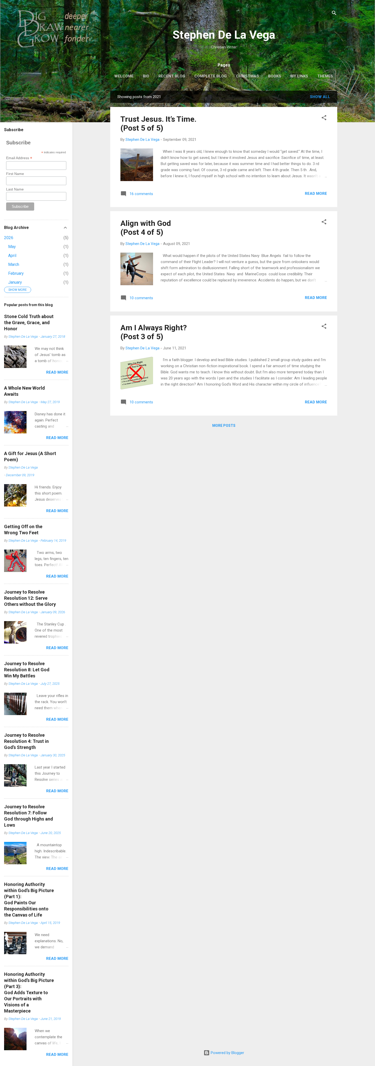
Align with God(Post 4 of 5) (145, 228)
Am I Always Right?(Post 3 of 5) (153, 332)
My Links (299, 76)
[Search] (334, 14)
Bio (146, 76)
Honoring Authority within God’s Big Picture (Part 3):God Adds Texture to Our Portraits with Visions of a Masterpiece (29, 993)
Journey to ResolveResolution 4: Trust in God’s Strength (26, 741)
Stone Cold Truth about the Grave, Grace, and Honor (29, 322)
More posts (223, 425)
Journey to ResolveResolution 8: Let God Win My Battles (26, 669)
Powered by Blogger (227, 1052)
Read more (316, 193)
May (12, 246)
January (15, 282)
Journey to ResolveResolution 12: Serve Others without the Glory (30, 598)
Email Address (19, 158)
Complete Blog (210, 76)
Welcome (124, 76)
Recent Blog (171, 76)
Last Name (15, 189)
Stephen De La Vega (223, 35)
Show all (320, 96)
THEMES (325, 76)
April (12, 255)
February (16, 273)
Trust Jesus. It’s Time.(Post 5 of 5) (158, 123)
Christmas (247, 76)
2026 (8, 237)
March (13, 264)
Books (274, 76)
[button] (324, 118)
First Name (15, 174)
